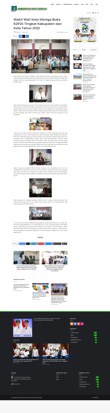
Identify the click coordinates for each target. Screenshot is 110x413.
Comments (93, 49)
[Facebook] (20, 36)
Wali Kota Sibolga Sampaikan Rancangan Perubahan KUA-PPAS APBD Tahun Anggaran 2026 (89, 67)
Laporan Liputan (75, 332)
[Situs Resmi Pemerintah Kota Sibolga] (30, 8)
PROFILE (58, 4)
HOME (52, 4)
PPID (82, 4)
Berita (72, 335)
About (57, 379)
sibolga (41, 237)
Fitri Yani (18, 32)
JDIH (96, 4)
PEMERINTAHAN (67, 4)
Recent (75, 49)
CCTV (91, 4)
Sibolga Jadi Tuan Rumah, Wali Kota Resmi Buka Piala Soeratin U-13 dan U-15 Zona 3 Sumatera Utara (89, 77)
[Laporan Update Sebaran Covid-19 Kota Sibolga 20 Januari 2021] (40, 288)
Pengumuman (74, 337)
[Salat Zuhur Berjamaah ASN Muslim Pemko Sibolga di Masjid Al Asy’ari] (77, 97)
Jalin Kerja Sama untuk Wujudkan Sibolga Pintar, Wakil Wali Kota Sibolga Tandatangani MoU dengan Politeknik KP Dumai (58, 299)
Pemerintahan (74, 342)
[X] (23, 36)
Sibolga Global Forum (76, 339)
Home (57, 377)
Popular (84, 49)
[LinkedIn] (27, 36)
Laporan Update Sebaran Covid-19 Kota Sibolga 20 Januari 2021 (39, 296)
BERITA (76, 4)
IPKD (87, 4)
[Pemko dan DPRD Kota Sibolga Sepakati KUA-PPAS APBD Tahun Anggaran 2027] (77, 57)
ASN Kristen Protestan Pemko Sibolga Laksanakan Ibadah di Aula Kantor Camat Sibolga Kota (89, 88)
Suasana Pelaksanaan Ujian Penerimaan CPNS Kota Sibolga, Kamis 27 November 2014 (21, 287)
